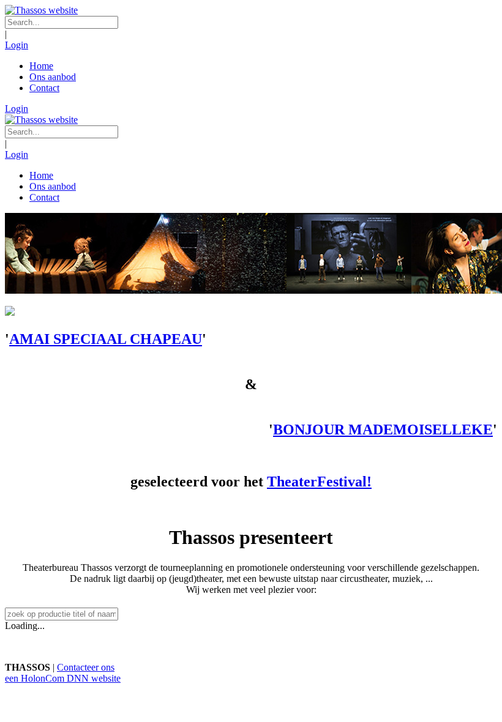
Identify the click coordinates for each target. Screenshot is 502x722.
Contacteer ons (85, 667)
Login (16, 45)
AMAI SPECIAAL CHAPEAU (105, 339)
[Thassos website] (41, 10)
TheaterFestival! (319, 481)
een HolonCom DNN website (63, 678)
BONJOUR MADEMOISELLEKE (383, 429)
